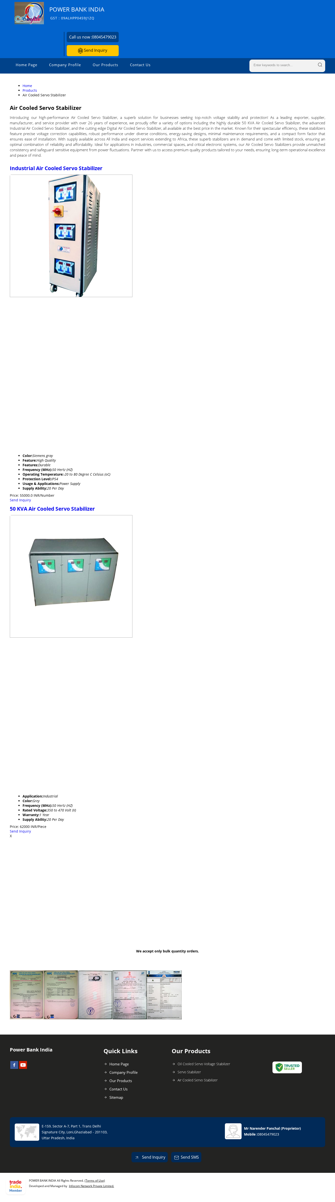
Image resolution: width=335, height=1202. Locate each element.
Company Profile (65, 64)
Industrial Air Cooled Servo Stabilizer (56, 168)
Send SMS (190, 1157)
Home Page (26, 64)
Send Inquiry (95, 50)
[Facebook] (14, 1067)
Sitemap (116, 1097)
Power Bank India (76, 12)
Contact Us (140, 64)
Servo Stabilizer (189, 1072)
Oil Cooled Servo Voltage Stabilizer (204, 1064)
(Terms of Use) (95, 1180)
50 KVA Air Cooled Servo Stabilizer (52, 508)
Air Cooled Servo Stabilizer (198, 1080)
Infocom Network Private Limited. (91, 1186)
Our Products (105, 64)
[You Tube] (23, 1067)
